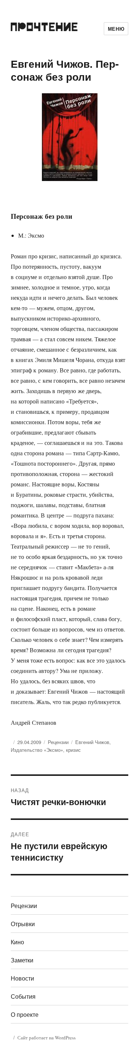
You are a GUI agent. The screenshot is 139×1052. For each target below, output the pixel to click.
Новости (22, 978)
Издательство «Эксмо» (37, 749)
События (23, 996)
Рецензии (58, 742)
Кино (17, 942)
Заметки (22, 960)
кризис (73, 749)
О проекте (25, 1014)
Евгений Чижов (92, 742)
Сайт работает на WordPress (46, 1037)
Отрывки (23, 923)
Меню (116, 28)
